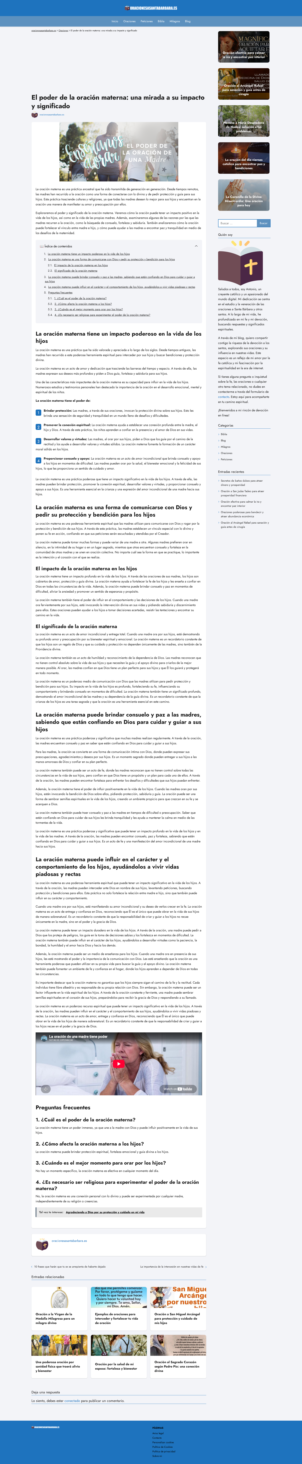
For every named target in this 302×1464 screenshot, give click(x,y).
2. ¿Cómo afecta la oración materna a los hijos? (83, 304)
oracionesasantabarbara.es (51, 114)
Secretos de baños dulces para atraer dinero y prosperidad (242, 483)
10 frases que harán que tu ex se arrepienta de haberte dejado (70, 1267)
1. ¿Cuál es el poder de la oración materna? (80, 298)
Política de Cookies (162, 1447)
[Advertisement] (118, 57)
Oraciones (129, 21)
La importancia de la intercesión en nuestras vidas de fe (171, 1267)
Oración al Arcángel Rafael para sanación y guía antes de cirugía (245, 525)
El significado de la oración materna (76, 271)
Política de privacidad (163, 1451)
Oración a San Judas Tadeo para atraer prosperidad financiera (242, 493)
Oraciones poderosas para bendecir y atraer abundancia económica (242, 514)
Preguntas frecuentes (60, 293)
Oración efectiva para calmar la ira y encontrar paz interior (241, 504)
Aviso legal (158, 1433)
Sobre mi (157, 1456)
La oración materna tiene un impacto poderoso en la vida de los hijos (89, 254)
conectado (72, 1400)
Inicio (115, 21)
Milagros (175, 21)
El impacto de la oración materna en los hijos (81, 265)
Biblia (161, 21)
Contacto (157, 1438)
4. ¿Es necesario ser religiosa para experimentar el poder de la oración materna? (102, 315)
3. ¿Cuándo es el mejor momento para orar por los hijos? (89, 309)
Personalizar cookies (163, 1442)
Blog (187, 21)
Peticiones (147, 21)
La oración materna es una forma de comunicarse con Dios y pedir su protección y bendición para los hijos (111, 259)
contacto (223, 396)
